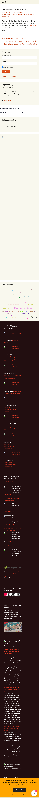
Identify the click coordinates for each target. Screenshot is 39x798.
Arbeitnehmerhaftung (29, 288)
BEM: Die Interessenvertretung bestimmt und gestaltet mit (12, 689)
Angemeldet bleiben (9, 67)
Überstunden (9, 318)
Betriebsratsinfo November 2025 (16, 435)
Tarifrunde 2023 (17, 316)
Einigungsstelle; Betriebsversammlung (9, 377)
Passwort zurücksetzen (9, 76)
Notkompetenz (17, 288)
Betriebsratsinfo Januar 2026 (16, 384)
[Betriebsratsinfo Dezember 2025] (7, 400)
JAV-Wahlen (22, 311)
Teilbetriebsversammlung (11, 302)
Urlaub (23, 300)
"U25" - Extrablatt (5, 316)
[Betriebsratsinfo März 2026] (7, 349)
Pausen (7, 311)
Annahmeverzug (23, 304)
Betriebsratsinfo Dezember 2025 (16, 398)
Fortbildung (22, 294)
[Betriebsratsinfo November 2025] (7, 437)
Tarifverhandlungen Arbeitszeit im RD (26, 302)
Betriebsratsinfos (13, 305)
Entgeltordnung (13, 313)
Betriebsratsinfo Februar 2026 (16, 366)
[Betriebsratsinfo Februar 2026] (7, 368)
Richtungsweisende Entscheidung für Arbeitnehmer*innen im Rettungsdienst (19, 42)
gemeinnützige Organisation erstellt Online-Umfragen (12, 574)
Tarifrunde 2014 (15, 298)
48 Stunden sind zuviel (14, 311)
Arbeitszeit (24, 316)
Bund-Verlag (9, 646)
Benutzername (6, 55)
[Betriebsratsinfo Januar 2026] (7, 386)
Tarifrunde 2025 (5, 288)
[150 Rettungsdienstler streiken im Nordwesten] (7, 506)
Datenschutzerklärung (19, 795)
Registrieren (7, 100)
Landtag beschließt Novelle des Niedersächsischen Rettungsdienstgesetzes (12, 546)
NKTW (8, 313)
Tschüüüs (6, 342)
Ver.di (22, 288)
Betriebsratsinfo (19, 12)
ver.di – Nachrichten (12, 769)
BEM (26, 300)
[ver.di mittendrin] (13, 627)
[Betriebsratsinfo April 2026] (7, 335)
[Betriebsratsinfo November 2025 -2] (7, 418)
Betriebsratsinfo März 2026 (16, 347)
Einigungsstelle (8, 361)
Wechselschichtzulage (12, 296)
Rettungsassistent (13, 290)
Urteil (19, 290)
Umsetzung (5, 16)
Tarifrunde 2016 (8, 298)
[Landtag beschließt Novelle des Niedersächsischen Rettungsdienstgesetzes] (7, 553)
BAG (3, 298)
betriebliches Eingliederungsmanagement (26, 296)
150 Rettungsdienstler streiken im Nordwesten (12, 499)
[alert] (19, 113)
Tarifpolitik (19, 300)
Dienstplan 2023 (21, 292)
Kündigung (11, 308)
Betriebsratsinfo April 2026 (16, 333)
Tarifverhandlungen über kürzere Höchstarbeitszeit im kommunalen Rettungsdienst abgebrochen (12, 529)
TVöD (29, 300)
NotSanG (29, 316)
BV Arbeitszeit (30, 14)
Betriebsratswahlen (24, 290)
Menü (4, 2)
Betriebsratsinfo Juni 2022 (14, 38)
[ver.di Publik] (12, 594)
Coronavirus (30, 311)
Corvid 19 (11, 288)
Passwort (4, 61)
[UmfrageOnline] (13, 567)
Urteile (12, 316)
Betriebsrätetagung (13, 292)
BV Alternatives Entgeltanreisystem (12, 294)
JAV (26, 311)
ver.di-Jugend (28, 292)
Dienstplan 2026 (16, 375)
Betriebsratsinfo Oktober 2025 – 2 (16, 453)
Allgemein (25, 313)
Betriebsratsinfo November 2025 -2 (16, 416)
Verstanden (19, 790)
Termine (28, 294)
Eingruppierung (33, 313)
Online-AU (14, 361)
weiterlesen (9, 494)
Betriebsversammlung (18, 14)
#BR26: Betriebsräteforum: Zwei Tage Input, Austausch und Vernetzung (12, 651)
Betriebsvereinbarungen (26, 298)
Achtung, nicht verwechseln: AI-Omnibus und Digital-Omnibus (12, 728)
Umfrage (19, 313)
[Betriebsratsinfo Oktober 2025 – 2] (7, 455)
